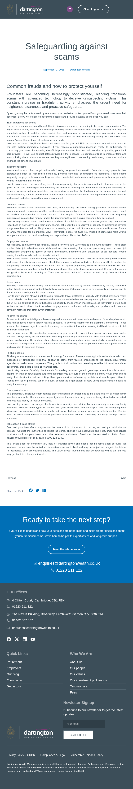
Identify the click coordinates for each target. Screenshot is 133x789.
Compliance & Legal (52, 755)
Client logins (91, 9)
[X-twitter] (17, 639)
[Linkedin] (25, 639)
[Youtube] (32, 639)
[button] (31, 490)
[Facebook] (9, 639)
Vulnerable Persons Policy (87, 755)
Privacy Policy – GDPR (21, 755)
